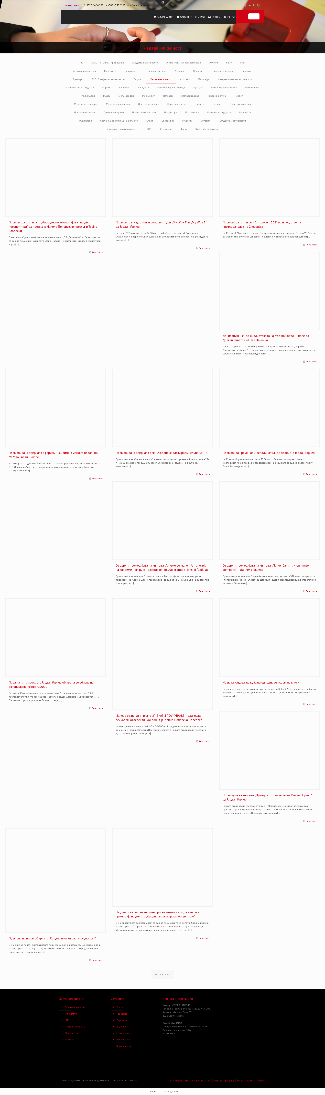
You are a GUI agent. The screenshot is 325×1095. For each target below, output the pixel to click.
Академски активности (145, 62)
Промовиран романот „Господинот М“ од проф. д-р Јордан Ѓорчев (269, 452)
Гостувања (130, 70)
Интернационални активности (235, 79)
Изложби (185, 79)
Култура (198, 87)
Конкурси (124, 87)
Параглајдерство (176, 104)
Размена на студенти (219, 112)
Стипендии (167, 120)
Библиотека (123, 1039)
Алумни (213, 62)
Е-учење (121, 1026)
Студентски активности (233, 120)
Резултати (245, 112)
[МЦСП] (85, 1065)
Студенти (187, 120)
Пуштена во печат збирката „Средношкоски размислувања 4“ (52, 938)
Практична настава (241, 104)
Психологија (192, 112)
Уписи (119, 1007)
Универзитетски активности (122, 128)
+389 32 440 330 (94, 5)
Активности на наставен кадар (183, 62)
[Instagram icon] (258, 5)
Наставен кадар (190, 95)
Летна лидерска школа (224, 87)
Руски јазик (85, 120)
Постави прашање (75, 1026)
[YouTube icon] (250, 5)
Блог (242, 62)
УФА (149, 128)
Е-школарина (123, 1033)
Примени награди (114, 112)
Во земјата (110, 70)
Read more (97, 252)
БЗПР (229, 62)
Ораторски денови (148, 104)
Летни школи (252, 87)
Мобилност (148, 95)
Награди (168, 95)
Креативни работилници (171, 87)
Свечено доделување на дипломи (119, 120)
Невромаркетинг (217, 95)
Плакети (199, 104)
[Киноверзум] (136, 1065)
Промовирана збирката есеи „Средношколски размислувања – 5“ (162, 452)
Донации (198, 70)
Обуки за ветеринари (85, 104)
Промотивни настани (144, 112)
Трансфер (122, 1013)
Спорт (149, 120)
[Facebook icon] (245, 5)
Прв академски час (84, 112)
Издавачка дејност (160, 79)
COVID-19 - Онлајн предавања (107, 62)
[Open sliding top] (162, 4)
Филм (184, 128)
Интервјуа (204, 79)
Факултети (71, 1013)
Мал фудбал (88, 95)
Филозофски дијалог (206, 128)
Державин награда (155, 70)
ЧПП (67, 1020)
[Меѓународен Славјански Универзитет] (93, 17)
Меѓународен (126, 95)
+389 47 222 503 (116, 5)
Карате (106, 87)
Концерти (143, 87)
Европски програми (222, 70)
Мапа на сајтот (73, 1033)
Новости (239, 95)
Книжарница (123, 1045)
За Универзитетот (75, 1007)
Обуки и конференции (117, 104)
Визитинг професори (84, 70)
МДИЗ (106, 95)
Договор (180, 70)
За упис (138, 79)
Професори (170, 112)
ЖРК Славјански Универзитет (108, 79)
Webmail (69, 1039)
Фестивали (166, 128)
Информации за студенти (80, 87)
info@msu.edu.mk (139, 5)
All (81, 62)
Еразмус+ (247, 70)
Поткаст (217, 104)
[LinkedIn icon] (254, 5)
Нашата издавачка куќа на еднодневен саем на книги (261, 682)
